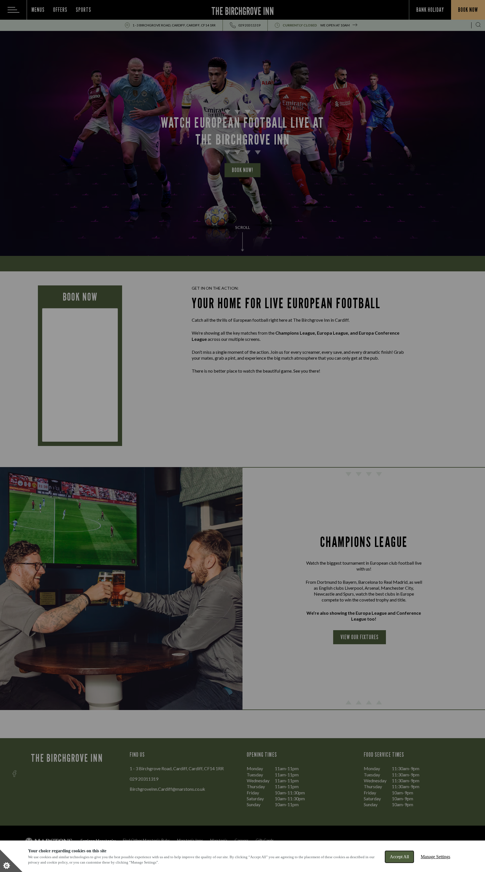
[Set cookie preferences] (11, 861)
